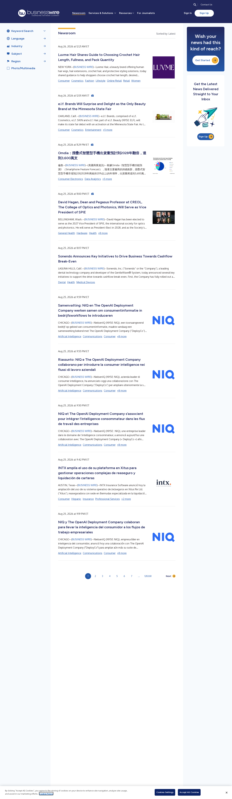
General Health (66, 233)
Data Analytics (93, 179)
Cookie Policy (46, 793)
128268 (148, 576)
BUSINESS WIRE (83, 67)
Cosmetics (77, 80)
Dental (62, 282)
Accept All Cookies (189, 792)
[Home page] (38, 13)
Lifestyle (100, 80)
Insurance (88, 499)
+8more (103, 233)
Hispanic (76, 499)
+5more (107, 129)
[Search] (194, 4)
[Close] (227, 792)
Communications (92, 336)
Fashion (89, 80)
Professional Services (107, 499)
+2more (126, 499)
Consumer (64, 80)
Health (93, 233)
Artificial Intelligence (69, 336)
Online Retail (114, 80)
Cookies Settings (164, 792)
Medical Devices (85, 282)
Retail (126, 80)
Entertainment (93, 129)
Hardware (82, 233)
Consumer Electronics (70, 179)
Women (135, 80)
